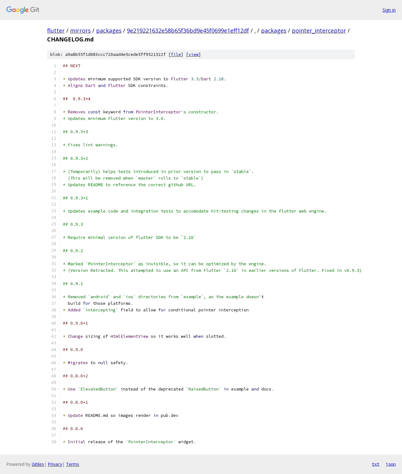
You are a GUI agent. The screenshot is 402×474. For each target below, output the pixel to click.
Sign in (389, 10)
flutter (56, 30)
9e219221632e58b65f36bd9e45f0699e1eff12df (188, 30)
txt (375, 464)
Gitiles (38, 464)
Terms (72, 464)
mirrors (80, 30)
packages (109, 30)
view (193, 54)
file (176, 54)
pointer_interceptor (319, 30)
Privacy (55, 464)
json (391, 464)
